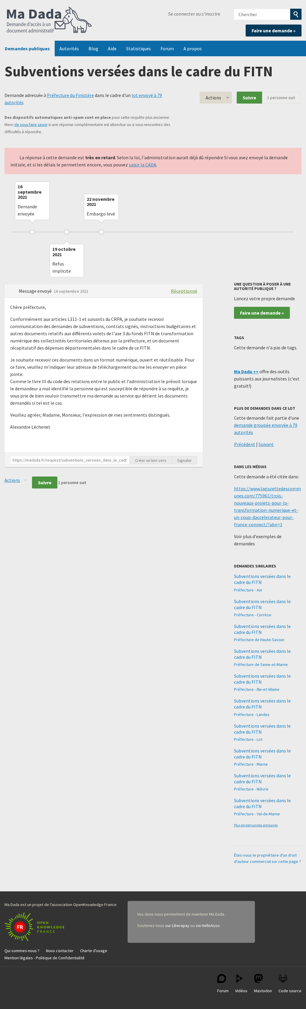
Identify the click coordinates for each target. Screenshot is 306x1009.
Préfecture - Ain (248, 590)
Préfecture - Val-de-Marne (257, 814)
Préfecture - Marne (251, 764)
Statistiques (138, 48)
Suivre (249, 98)
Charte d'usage (93, 950)
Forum (167, 48)
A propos (192, 48)
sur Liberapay (177, 925)
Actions (213, 98)
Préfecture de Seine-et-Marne (261, 664)
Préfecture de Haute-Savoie (259, 639)
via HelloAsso (208, 925)
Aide (112, 48)
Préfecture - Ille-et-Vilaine (256, 689)
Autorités (69, 48)
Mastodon (263, 990)
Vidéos (241, 990)
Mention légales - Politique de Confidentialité (44, 958)
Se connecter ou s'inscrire (194, 14)
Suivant (266, 444)
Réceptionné (184, 291)
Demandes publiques (27, 48)
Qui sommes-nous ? (21, 950)
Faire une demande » (274, 31)
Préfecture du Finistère (70, 95)
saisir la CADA (142, 165)
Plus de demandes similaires (256, 825)
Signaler (184, 460)
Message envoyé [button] (36, 291)
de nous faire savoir (31, 124)
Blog (93, 48)
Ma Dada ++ (246, 371)
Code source (290, 990)
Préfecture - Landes (252, 714)
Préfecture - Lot (248, 739)
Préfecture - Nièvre (251, 789)
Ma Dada (49, 20)
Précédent (244, 444)
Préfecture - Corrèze (252, 614)
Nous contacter (60, 950)
